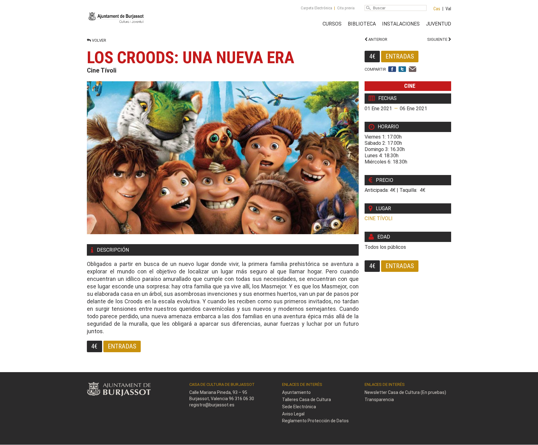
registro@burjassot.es (211, 404)
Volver (98, 40)
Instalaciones (401, 24)
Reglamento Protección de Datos (315, 420)
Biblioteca (362, 24)
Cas (436, 8)
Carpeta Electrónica (316, 8)
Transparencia (379, 399)
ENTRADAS (399, 56)
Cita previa (346, 8)
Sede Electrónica (299, 406)
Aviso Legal (293, 413)
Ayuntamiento (296, 392)
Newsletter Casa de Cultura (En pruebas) (405, 392)
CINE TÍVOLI (379, 218)
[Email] (413, 69)
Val (448, 8)
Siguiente (437, 39)
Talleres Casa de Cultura (306, 399)
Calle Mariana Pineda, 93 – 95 (218, 392)
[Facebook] (392, 69)
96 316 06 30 (241, 398)
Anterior (377, 39)
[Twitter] (402, 69)
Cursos (332, 24)
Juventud (438, 24)
